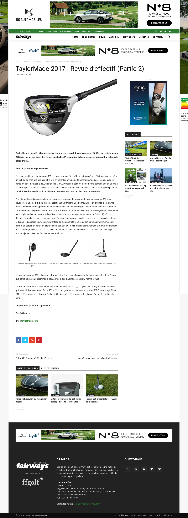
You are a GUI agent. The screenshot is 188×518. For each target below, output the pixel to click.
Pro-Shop (38, 61)
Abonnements (98, 31)
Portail (76, 31)
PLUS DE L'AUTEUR (50, 368)
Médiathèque (51, 31)
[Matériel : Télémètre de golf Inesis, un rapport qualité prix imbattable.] (67, 385)
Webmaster (167, 515)
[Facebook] (151, 31)
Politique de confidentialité (124, 515)
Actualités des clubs (133, 155)
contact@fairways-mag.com (86, 503)
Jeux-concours (65, 31)
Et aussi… (158, 37)
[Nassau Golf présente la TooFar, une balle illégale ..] (102, 385)
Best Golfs (129, 37)
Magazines (86, 31)
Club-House (88, 37)
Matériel (114, 37)
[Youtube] (170, 31)
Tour (102, 37)
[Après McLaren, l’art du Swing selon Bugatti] (32, 385)
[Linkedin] (160, 31)
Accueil (18, 61)
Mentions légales (145, 515)
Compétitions (131, 182)
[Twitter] (165, 31)
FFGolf (157, 515)
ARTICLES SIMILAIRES (27, 368)
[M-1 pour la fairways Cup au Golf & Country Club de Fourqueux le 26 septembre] (136, 175)
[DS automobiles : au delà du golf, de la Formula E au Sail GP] (161, 175)
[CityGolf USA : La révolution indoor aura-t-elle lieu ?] (136, 148)
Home (75, 37)
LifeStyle (144, 37)
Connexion (39, 31)
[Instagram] (155, 31)
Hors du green (156, 182)
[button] (168, 37)
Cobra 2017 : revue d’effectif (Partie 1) (34, 358)
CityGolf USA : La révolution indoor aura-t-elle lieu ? (135, 161)
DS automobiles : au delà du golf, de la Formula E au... (161, 188)
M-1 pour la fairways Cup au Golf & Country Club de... (135, 188)
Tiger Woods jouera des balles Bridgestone (97, 358)
